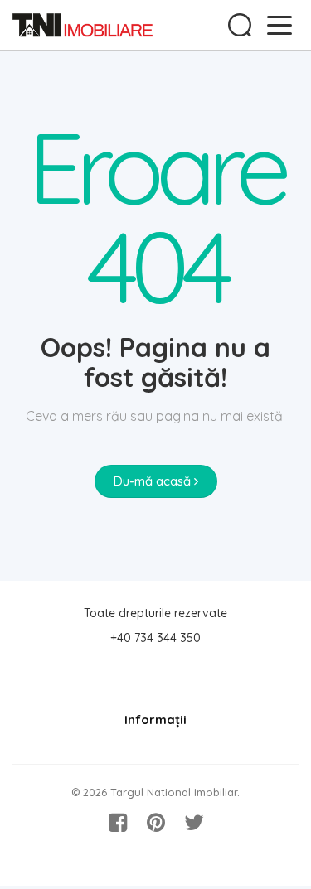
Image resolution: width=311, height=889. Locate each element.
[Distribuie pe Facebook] (118, 822)
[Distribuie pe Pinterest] (156, 822)
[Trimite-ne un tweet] (194, 822)
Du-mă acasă (154, 481)
